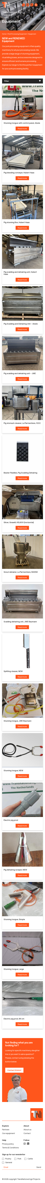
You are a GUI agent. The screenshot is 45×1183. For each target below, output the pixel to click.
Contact (27, 1133)
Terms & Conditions (10, 1148)
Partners (5, 1129)
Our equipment (8, 1133)
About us (27, 1129)
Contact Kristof (14, 1070)
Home (4, 34)
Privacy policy (8, 1144)
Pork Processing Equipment (17, 34)
